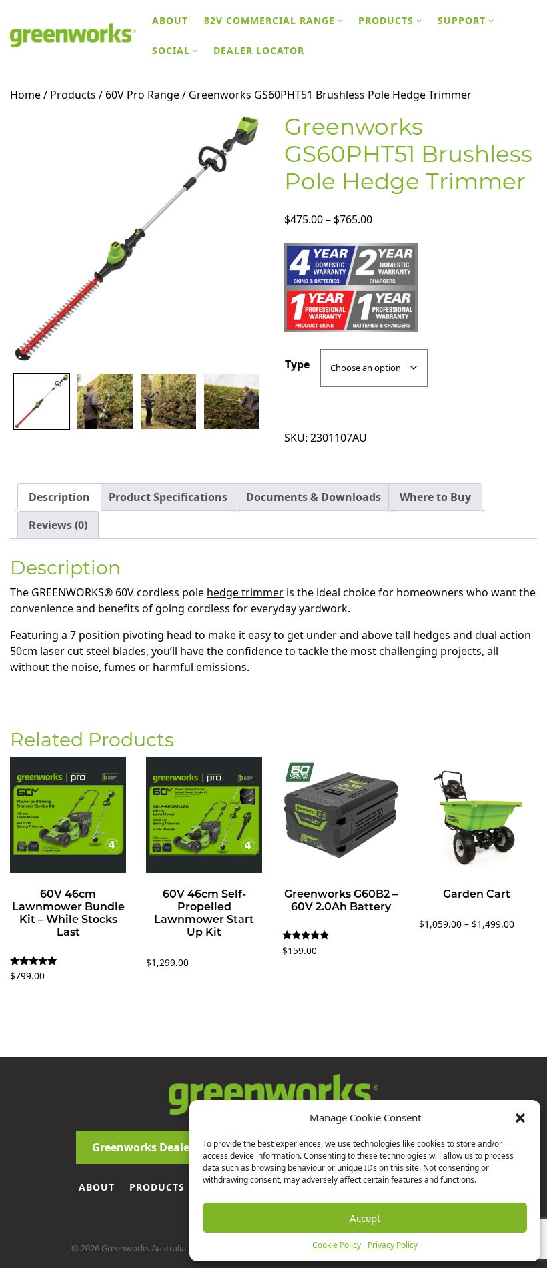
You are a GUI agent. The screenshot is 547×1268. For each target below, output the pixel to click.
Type (297, 364)
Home (25, 94)
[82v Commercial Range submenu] (339, 20)
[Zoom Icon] (136, 239)
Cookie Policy (336, 1245)
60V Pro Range (142, 94)
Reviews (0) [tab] (58, 525)
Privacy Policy (393, 1245)
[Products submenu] (419, 20)
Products (73, 94)
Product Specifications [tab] (168, 497)
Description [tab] (59, 497)
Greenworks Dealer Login (159, 1147)
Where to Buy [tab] (435, 497)
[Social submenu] (194, 50)
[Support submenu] (491, 20)
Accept (365, 1218)
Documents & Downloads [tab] (313, 497)
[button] (520, 1117)
